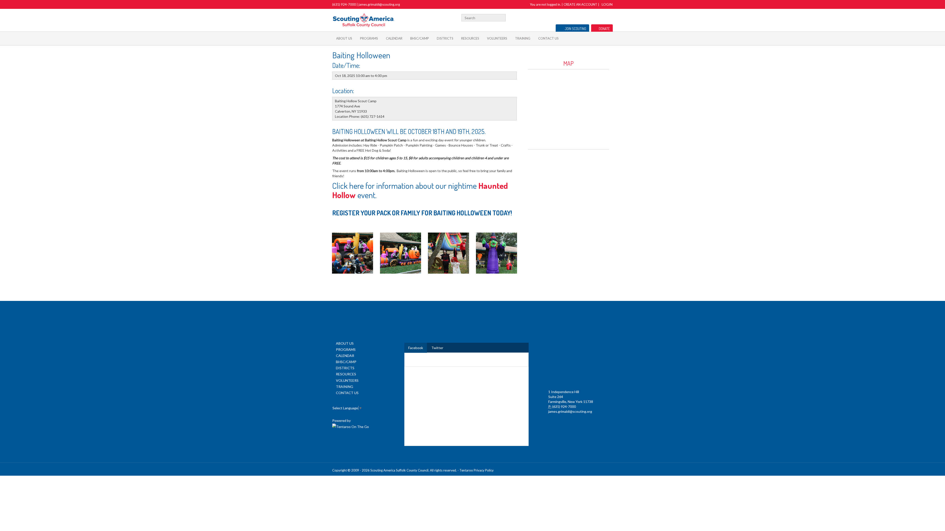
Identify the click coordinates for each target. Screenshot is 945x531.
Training (522, 38)
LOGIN (607, 4)
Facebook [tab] (415, 348)
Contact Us (548, 38)
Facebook (588, 17)
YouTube (602, 17)
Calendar (394, 38)
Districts (445, 38)
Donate (604, 29)
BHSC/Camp (419, 38)
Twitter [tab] (437, 348)
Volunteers (497, 38)
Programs (369, 38)
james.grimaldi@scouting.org (379, 4)
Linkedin (595, 17)
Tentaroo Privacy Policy (476, 470)
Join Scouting (575, 29)
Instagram (610, 17)
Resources (470, 38)
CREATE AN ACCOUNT (580, 4)
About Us (344, 38)
